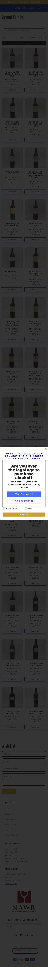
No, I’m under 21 (24, 500)
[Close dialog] (46, 449)
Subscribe (24, 514)
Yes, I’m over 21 (24, 494)
